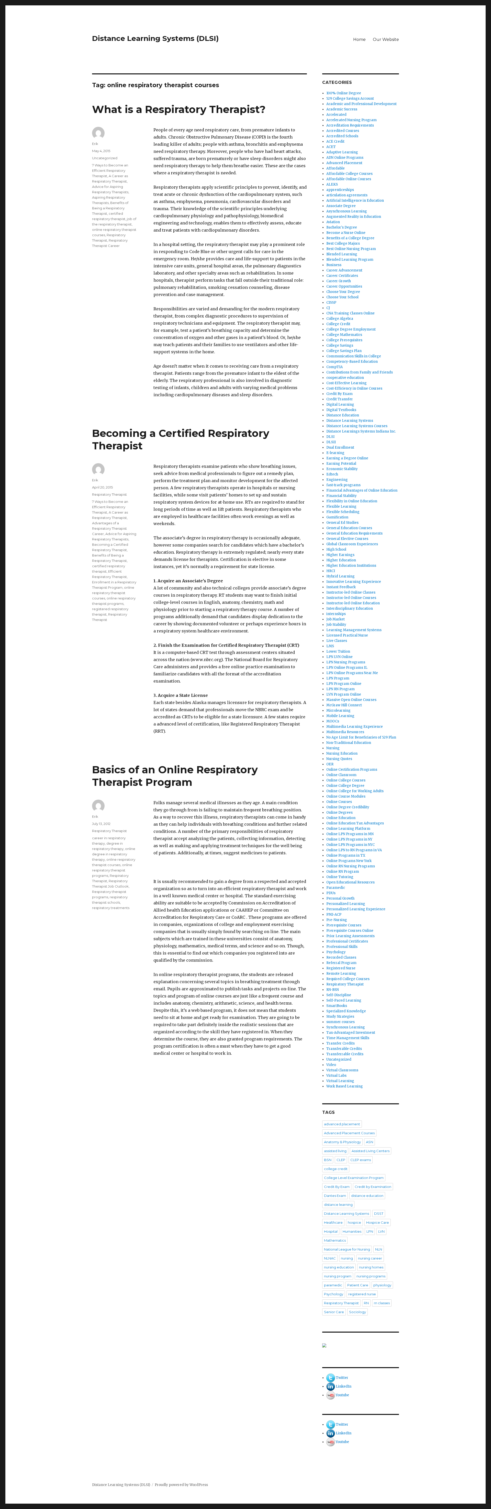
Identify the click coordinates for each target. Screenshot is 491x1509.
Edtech (332, 474)
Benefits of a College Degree (350, 238)
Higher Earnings (340, 555)
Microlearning (338, 710)
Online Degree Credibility (347, 807)
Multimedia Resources (345, 732)
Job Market (335, 619)
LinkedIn (343, 1386)
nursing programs (370, 1276)
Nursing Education (342, 753)
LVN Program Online (343, 694)
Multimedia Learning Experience (354, 726)
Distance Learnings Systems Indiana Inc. (361, 431)
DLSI (330, 437)
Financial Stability (341, 496)
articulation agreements (346, 195)
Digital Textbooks (341, 410)
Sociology (357, 1312)
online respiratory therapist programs (112, 870)
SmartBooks (336, 1006)
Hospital (331, 1231)
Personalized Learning (345, 904)
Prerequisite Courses (343, 925)
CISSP (331, 302)
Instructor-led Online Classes (350, 592)
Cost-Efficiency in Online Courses (354, 388)
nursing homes (371, 1267)
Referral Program (341, 963)
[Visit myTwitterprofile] (330, 1378)
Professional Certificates (347, 941)
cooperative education (345, 378)
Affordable (335, 168)
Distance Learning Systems (349, 420)
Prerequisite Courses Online (349, 930)
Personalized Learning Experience (355, 909)
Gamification (337, 517)
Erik (95, 144)
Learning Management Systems (354, 630)
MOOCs (332, 721)
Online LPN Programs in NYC (350, 845)
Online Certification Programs (351, 769)
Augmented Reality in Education (353, 216)
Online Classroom (341, 775)
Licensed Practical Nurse (347, 635)
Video (331, 1065)
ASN (369, 1142)
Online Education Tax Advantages (355, 823)
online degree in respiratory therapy (113, 854)
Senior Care (334, 1312)
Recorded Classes (341, 957)
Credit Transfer (339, 399)
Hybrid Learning (340, 576)
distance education (367, 1196)
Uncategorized (104, 158)
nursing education (339, 1267)
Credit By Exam (339, 394)
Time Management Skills (347, 1038)
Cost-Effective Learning (346, 383)
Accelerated (336, 114)
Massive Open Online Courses (351, 700)
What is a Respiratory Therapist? (178, 109)
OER (329, 764)
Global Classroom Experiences (352, 544)
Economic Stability (342, 469)
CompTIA (334, 367)
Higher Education (341, 560)
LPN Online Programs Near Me (352, 673)
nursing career (370, 1258)
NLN (378, 1249)
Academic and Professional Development (361, 104)
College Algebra (339, 318)
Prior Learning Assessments (350, 936)
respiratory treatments (110, 908)
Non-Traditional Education (348, 743)
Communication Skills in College (353, 356)
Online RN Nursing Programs (350, 866)
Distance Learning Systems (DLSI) (155, 38)
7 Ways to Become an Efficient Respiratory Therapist (110, 170)
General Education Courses (349, 528)
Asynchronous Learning (346, 211)
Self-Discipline (338, 995)
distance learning (338, 1204)
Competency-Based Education (352, 361)
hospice (354, 1222)
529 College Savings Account (350, 98)
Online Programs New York (349, 861)
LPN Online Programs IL (346, 667)
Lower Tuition (338, 651)
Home (359, 39)
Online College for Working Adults (355, 791)
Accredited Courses (342, 131)
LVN (381, 1231)
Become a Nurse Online (345, 233)
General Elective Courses (347, 539)
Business (333, 265)
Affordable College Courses (349, 174)
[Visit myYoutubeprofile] (330, 1395)
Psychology (336, 952)
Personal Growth (340, 898)
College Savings (339, 345)
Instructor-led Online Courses (351, 598)
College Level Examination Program (354, 1178)
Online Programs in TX (345, 855)
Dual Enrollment (340, 447)
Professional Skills (342, 947)
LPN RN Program (340, 689)
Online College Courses (345, 780)
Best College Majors (343, 243)
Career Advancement (344, 270)
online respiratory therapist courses (113, 592)
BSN (327, 1160)
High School (336, 549)
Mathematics (335, 1240)
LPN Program (337, 678)
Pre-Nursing (336, 920)
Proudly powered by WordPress (181, 1485)
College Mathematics (344, 335)
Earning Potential (341, 463)
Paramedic (335, 888)
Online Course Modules (345, 796)
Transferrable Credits (344, 1054)
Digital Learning (340, 404)
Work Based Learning (344, 1086)
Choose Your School (342, 297)
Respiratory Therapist (109, 494)
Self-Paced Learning (343, 1000)
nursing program (337, 1276)
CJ (328, 308)
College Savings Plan (344, 351)
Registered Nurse (340, 968)
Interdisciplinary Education (349, 608)
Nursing (333, 748)
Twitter (342, 1378)
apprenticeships (340, 190)
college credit (336, 1169)
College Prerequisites (344, 340)
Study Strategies (340, 1016)
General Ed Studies (342, 522)
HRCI (330, 571)
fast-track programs (343, 485)
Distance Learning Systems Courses (356, 426)
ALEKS (332, 184)
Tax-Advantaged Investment (350, 1032)
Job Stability (336, 624)
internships (336, 614)
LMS (330, 646)
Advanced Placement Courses (349, 1133)
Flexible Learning (341, 506)
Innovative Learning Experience (353, 582)
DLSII (331, 442)
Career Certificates (342, 276)
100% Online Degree (343, 93)
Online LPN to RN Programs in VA (354, 850)
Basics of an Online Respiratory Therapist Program (175, 775)
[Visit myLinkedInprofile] (330, 1386)
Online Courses (339, 802)
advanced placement (342, 1124)
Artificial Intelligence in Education (355, 200)
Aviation (333, 222)
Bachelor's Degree (341, 227)
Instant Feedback (341, 587)
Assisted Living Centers (370, 1151)
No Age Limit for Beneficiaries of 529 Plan (361, 737)
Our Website (386, 39)
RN (366, 1303)
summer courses (340, 1022)
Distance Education (342, 415)
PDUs (331, 893)
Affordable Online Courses (348, 179)
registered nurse (362, 1294)
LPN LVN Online (339, 657)
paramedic (333, 1285)
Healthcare (333, 1222)
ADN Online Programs (344, 157)
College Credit (338, 324)
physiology (382, 1285)
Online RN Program (342, 871)
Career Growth (338, 281)
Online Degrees (339, 812)
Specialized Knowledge (346, 1011)
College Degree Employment (351, 329)
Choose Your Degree (343, 292)
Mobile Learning (340, 716)
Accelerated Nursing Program (351, 120)
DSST (378, 1213)
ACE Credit (335, 141)
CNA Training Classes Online (350, 313)
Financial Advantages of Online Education (361, 490)
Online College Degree (345, 786)
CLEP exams (360, 1160)
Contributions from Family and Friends (359, 372)
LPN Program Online (343, 684)
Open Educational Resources (350, 882)
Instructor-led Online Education (353, 603)
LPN (369, 1231)
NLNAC (330, 1258)
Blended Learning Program (349, 259)
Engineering (337, 480)
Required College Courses (348, 979)
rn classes (382, 1303)
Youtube (342, 1395)
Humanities (352, 1231)
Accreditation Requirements (350, 125)
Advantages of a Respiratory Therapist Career (109, 528)
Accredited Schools (342, 136)
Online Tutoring (339, 877)
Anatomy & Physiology (342, 1142)
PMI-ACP (333, 914)
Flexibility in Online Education (351, 501)
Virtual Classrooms (342, 1070)
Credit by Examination (373, 1187)
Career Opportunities (344, 286)
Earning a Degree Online (347, 458)
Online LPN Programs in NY (349, 839)
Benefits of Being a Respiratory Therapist (110, 208)
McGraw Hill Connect (344, 705)
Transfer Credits (340, 1043)
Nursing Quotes (339, 759)
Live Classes (336, 641)
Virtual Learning (340, 1081)
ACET (331, 147)
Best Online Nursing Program (351, 249)
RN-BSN (332, 990)
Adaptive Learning (342, 152)
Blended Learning (341, 254)
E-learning (335, 453)
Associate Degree (341, 206)
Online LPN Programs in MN (350, 834)
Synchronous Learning (345, 1027)
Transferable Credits (344, 1049)
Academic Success (341, 109)
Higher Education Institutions (351, 565)
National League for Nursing (347, 1249)
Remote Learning (341, 973)
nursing (347, 1258)
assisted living (335, 1151)
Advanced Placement (344, 163)
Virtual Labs (336, 1075)
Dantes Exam (335, 1196)
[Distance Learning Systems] (360, 1345)
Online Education (340, 818)
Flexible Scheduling (343, 512)
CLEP (341, 1160)
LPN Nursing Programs (345, 662)
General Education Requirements (354, 533)
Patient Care (357, 1285)
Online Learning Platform (348, 828)
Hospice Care (377, 1222)
